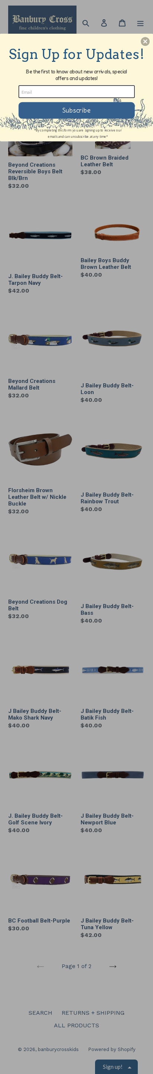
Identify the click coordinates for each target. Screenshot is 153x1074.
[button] (145, 41)
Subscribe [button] (76, 110)
